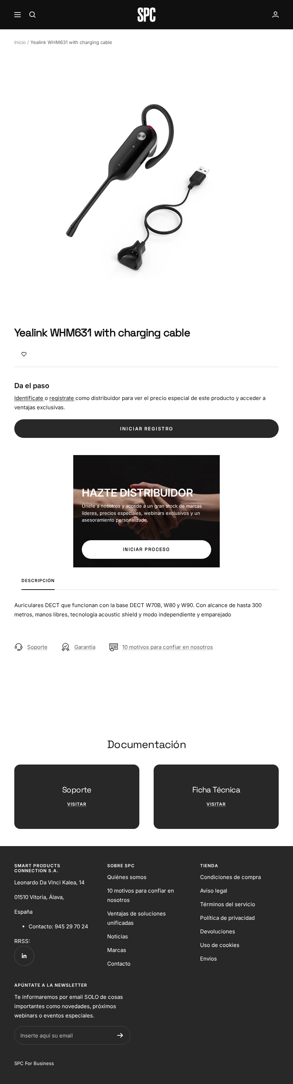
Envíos (208, 958)
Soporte (37, 647)
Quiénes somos (126, 877)
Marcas (116, 950)
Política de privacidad (227, 917)
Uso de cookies (219, 945)
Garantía (84, 647)
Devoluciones (217, 931)
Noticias (117, 936)
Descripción (38, 580)
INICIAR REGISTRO (146, 428)
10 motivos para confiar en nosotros (167, 647)
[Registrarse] (120, 1035)
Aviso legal (213, 890)
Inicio (20, 42)
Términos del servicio (227, 904)
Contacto (118, 963)
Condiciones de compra (230, 877)
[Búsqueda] (32, 14)
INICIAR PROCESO (146, 549)
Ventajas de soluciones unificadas (136, 918)
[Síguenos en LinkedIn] (24, 956)
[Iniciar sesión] (275, 14)
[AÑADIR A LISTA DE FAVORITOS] (24, 354)
